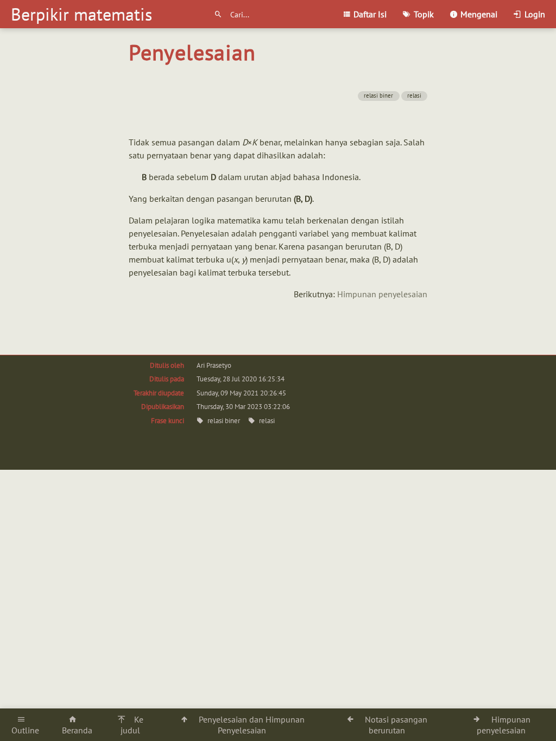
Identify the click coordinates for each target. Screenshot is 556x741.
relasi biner (378, 95)
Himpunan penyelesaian (382, 294)
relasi (414, 95)
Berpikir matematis (81, 14)
